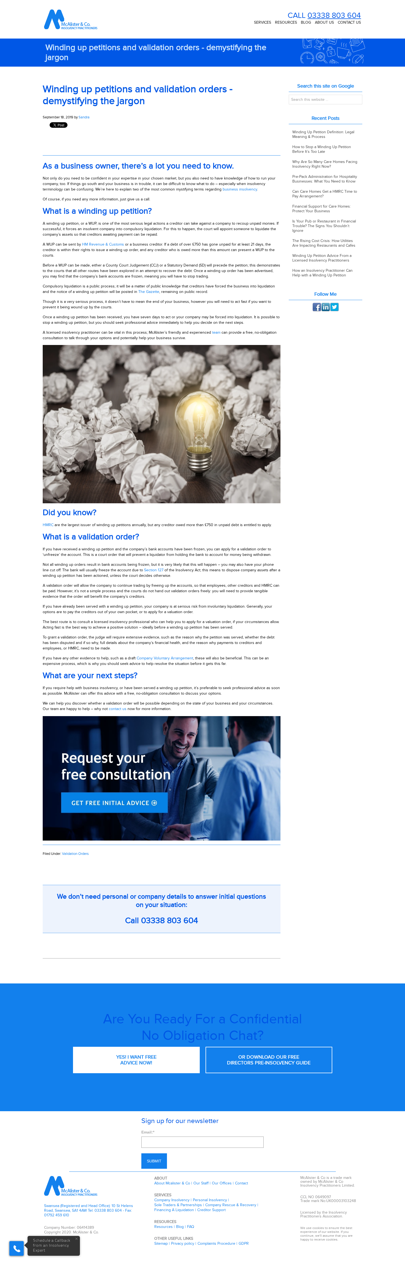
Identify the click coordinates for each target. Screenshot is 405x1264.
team (216, 332)
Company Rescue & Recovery (230, 1205)
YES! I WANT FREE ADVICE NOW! (136, 1060)
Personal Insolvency (210, 1200)
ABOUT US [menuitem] (324, 22)
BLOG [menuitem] (306, 22)
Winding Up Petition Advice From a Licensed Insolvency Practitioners (322, 258)
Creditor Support (211, 1210)
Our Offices (222, 1183)
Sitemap (161, 1243)
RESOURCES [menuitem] (286, 22)
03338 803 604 (334, 15)
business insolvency (240, 189)
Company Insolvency (172, 1200)
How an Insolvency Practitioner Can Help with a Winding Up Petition (322, 273)
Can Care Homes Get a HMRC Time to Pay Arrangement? (324, 194)
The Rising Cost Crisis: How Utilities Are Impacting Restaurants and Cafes (323, 243)
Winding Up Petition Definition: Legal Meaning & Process (323, 134)
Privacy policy (182, 1243)
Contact (241, 1183)
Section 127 (153, 570)
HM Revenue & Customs (103, 244)
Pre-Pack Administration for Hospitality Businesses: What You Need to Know (324, 179)
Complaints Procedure (216, 1243)
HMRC (48, 525)
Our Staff (201, 1183)
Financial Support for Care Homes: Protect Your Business (321, 208)
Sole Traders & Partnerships (178, 1205)
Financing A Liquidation (174, 1210)
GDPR (244, 1243)
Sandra (84, 117)
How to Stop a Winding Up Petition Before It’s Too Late (321, 149)
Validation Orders (75, 854)
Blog (180, 1226)
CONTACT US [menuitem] (349, 22)
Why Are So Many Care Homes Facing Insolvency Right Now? (324, 164)
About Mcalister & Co (172, 1183)
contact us (117, 708)
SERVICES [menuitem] (262, 22)
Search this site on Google (325, 86)
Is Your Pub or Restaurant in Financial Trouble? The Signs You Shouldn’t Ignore (324, 226)
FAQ (190, 1226)
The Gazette (148, 291)
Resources (163, 1226)
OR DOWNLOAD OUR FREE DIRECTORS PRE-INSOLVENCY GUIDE (268, 1060)
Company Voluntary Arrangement (165, 658)
